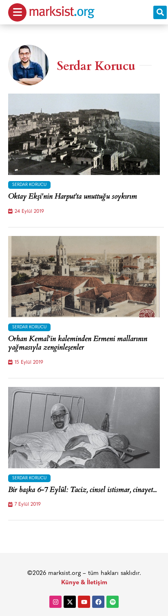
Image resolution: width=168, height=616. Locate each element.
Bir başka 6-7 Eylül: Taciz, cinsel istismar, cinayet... (82, 490)
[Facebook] (98, 602)
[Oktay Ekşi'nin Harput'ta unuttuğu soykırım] (84, 134)
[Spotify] (112, 602)
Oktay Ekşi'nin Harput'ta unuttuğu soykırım (72, 197)
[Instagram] (55, 602)
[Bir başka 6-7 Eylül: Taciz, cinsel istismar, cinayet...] (84, 427)
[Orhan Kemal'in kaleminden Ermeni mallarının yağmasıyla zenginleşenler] (84, 276)
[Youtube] (84, 602)
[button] (160, 12)
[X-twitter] (70, 602)
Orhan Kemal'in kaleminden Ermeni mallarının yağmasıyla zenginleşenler (77, 344)
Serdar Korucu (29, 185)
